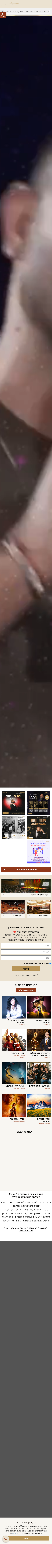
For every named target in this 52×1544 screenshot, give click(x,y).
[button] (48, 4)
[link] (3, 15)
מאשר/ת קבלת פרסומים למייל (36, 963)
